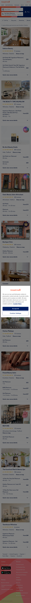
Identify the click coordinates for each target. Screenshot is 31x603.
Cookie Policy (17, 303)
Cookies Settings (15, 313)
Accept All (15, 308)
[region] (15, 301)
